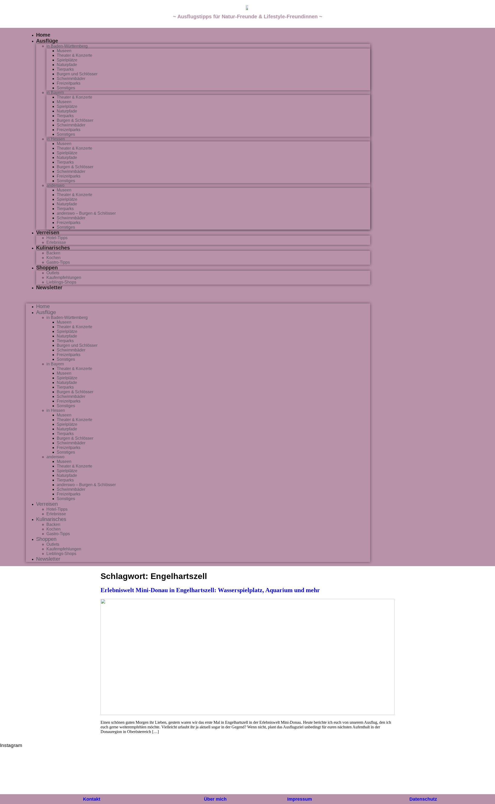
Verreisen (47, 232)
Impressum (299, 799)
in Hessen (55, 139)
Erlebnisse (56, 242)
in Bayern (55, 92)
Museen (64, 51)
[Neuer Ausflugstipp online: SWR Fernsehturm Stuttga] (22, 773)
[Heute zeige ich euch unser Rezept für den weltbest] (472, 773)
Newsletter (49, 287)
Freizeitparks (68, 83)
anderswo (55, 185)
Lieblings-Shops (61, 282)
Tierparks (65, 69)
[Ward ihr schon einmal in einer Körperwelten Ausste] (322, 773)
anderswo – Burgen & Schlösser (86, 213)
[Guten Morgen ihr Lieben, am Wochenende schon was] (222, 773)
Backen (53, 253)
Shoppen (47, 267)
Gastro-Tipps (58, 262)
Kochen (53, 257)
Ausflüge (47, 41)
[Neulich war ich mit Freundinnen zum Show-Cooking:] (72, 773)
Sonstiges (66, 88)
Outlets (52, 273)
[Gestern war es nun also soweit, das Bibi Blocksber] (172, 773)
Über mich (215, 799)
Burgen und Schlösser (77, 74)
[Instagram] (445, 33)
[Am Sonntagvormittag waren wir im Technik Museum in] (122, 773)
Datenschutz (423, 799)
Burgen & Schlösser (75, 120)
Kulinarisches (53, 248)
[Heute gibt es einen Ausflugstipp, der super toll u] (372, 773)
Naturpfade (67, 64)
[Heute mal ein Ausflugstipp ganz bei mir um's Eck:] (422, 773)
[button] (198, 297)
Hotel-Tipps (57, 238)
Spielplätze (67, 60)
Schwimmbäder (71, 78)
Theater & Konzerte (74, 55)
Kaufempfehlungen (63, 277)
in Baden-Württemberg (67, 46)
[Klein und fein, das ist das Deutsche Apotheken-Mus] (272, 773)
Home (43, 35)
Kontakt (91, 799)
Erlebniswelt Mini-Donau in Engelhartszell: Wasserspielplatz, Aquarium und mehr (210, 590)
